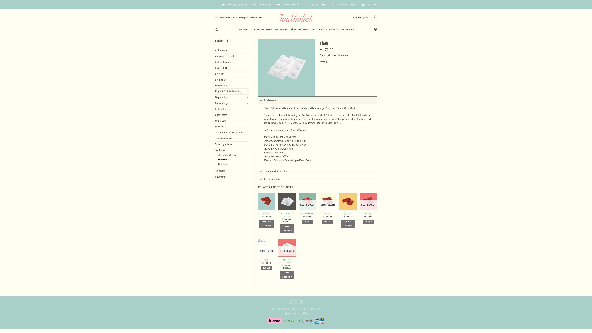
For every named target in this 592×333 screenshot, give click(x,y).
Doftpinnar (281, 29)
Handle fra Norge (318, 4)
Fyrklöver (348, 213)
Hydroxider (220, 109)
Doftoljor (219, 73)
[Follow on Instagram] (372, 5)
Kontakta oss (317, 309)
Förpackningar (222, 97)
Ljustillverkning (261, 29)
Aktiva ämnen (222, 50)
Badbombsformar (223, 62)
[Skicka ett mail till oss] (375, 5)
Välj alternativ (287, 229)
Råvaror (333, 29)
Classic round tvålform (287, 215)
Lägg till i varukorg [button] (266, 224)
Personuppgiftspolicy (278, 309)
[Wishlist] (375, 29)
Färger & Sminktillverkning (228, 91)
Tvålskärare (223, 164)
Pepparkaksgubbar (308, 213)
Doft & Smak (318, 29)
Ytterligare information (275, 171)
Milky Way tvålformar (227, 155)
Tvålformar (220, 150)
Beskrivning (270, 100)
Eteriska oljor (221, 85)
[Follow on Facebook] (369, 5)
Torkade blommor (223, 138)
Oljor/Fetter (221, 114)
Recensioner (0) (272, 179)
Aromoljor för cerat (224, 56)
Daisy (327, 213)
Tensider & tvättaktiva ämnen (229, 132)
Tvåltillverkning (298, 29)
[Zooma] (262, 93)
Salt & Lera (220, 120)
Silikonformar (224, 159)
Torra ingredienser (224, 144)
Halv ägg (368, 213)
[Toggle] (247, 74)
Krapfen (266, 213)
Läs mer (307, 222)
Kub (266, 260)
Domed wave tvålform (286, 261)
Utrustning (220, 176)
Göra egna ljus (222, 103)
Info (352, 4)
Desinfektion (221, 67)
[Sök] (216, 30)
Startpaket (244, 29)
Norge (306, 309)
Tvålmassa (220, 170)
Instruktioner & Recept (337, 4)
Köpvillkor (296, 309)
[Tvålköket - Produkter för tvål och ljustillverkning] (296, 17)
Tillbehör (347, 29)
